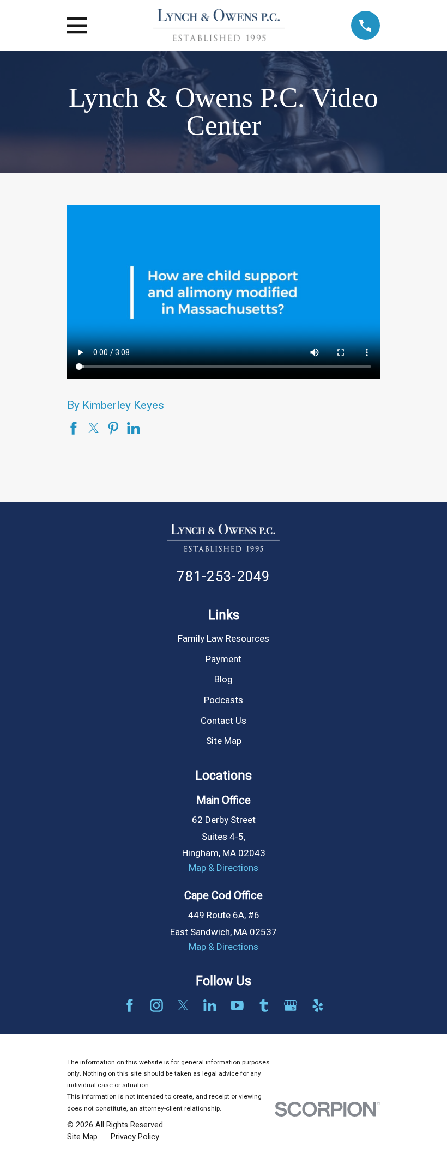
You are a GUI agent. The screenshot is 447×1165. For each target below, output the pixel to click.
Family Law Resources (223, 638)
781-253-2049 (223, 576)
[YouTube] (237, 1005)
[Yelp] (317, 1005)
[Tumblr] (263, 1005)
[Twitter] (183, 1005)
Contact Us (223, 721)
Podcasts (223, 700)
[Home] (219, 25)
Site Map (223, 741)
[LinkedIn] (209, 1005)
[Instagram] (156, 1005)
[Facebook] (129, 1005)
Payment (223, 659)
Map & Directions (223, 868)
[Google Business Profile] (290, 1005)
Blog (223, 679)
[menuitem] (82, 1137)
